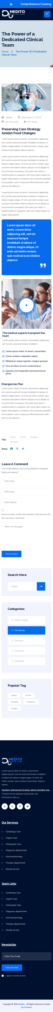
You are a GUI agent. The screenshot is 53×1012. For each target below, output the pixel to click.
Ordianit (28, 1007)
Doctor (23, 437)
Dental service (12, 869)
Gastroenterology (14, 856)
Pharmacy (14, 442)
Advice (13, 437)
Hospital (34, 437)
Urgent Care (11, 838)
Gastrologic (19, 651)
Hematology (20, 630)
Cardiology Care (13, 831)
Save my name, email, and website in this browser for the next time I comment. (26, 516)
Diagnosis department (16, 850)
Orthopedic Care (13, 844)
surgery (14, 708)
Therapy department (15, 862)
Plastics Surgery (21, 620)
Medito (21, 1004)
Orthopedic (19, 661)
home (5, 51)
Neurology (19, 640)
